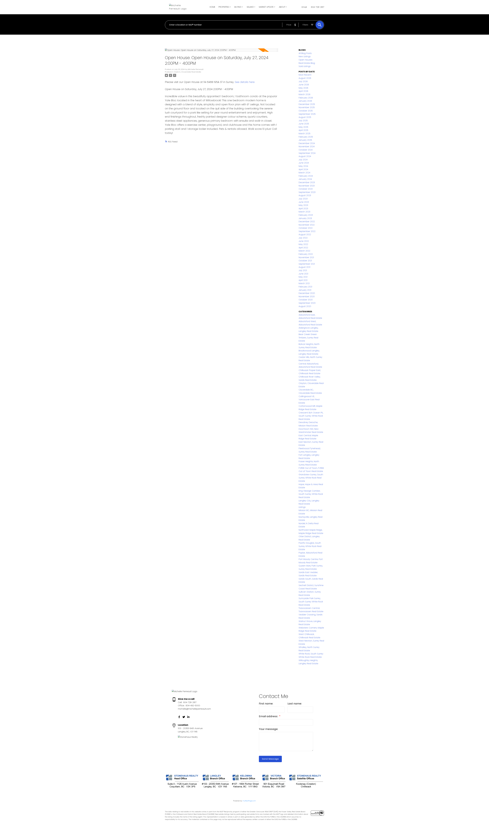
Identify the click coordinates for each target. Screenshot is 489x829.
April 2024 (303, 169)
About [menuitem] (282, 6)
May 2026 (303, 87)
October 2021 (305, 260)
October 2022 (306, 228)
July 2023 (303, 198)
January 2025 (305, 140)
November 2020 (307, 296)
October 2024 (306, 149)
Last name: (295, 703)
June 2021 (303, 273)
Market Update (266, 6)
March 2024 (304, 172)
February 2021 (305, 286)
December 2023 (307, 182)
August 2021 (304, 267)
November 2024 (307, 146)
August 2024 (305, 156)
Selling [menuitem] (250, 6)
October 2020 (306, 299)
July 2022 (303, 237)
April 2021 (303, 280)
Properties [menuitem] (224, 6)
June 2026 (304, 84)
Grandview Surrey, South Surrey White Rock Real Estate (311, 478)
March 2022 (304, 250)
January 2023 (305, 218)
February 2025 (306, 136)
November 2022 (307, 224)
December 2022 (307, 221)
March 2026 (304, 94)
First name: (266, 703)
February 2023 (306, 215)
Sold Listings (305, 66)
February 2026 (306, 97)
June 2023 (304, 202)
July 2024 (303, 159)
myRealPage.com (249, 801)
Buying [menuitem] (237, 6)
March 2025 (304, 133)
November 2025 (307, 107)
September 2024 (307, 153)
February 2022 (306, 254)
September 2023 (307, 192)
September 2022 (307, 231)
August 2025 (305, 117)
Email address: (269, 716)
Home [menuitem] (212, 6)
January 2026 (305, 100)
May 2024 (303, 166)
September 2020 (307, 303)
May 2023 (303, 205)
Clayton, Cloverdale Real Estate (187, 72)
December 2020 (307, 293)
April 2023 (303, 208)
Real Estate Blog (307, 63)
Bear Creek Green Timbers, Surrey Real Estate (308, 337)
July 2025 (303, 120)
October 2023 (306, 188)
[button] (179, 717)
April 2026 (303, 91)
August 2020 (305, 306)
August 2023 (305, 195)
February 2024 (306, 175)
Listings (302, 507)
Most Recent (305, 74)
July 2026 (303, 81)
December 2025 (307, 104)
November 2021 (306, 257)
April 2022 (303, 247)
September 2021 (307, 263)
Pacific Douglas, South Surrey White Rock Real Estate (310, 546)
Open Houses (305, 59)
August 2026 (305, 78)
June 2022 (304, 241)
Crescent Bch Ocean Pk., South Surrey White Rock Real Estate (311, 416)
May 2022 (303, 244)
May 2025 (303, 127)
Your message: (268, 729)
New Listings (305, 56)
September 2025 (307, 114)
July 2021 (303, 270)
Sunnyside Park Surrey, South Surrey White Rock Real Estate (311, 601)
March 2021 (304, 283)
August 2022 (305, 234)
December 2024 (307, 143)
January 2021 (305, 290)
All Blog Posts (305, 53)
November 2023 (307, 185)
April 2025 (303, 130)
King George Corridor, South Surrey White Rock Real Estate (311, 494)
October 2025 (306, 110)
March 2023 (304, 211)
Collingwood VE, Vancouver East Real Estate (309, 399)
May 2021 (303, 276)
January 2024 (305, 179)
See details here (245, 82)
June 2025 (304, 123)
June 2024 (304, 162)
